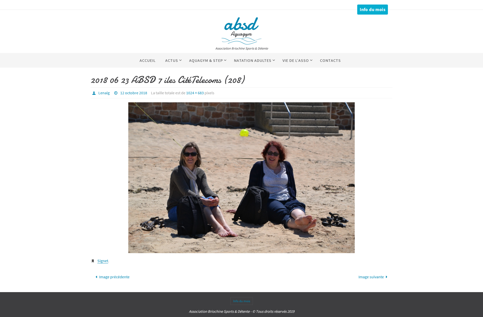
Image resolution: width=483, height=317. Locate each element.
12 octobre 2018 (133, 92)
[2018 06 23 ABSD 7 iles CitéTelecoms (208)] (241, 177)
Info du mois (372, 9)
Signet (102, 260)
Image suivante (371, 276)
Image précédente (114, 276)
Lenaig (104, 92)
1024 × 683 (195, 92)
